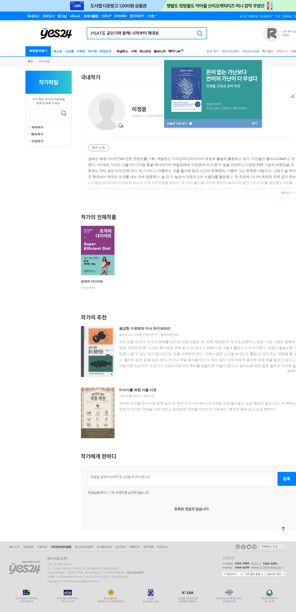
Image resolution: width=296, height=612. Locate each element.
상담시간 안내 (275, 574)
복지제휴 (148, 546)
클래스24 (160, 51)
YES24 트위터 (249, 547)
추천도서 (282, 51)
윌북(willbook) (170, 334)
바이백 (92, 51)
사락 (134, 51)
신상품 (69, 51)
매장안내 (105, 51)
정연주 (150, 334)
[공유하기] (292, 96)
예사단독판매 (230, 51)
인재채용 (28, 546)
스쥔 (122, 396)
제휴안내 (134, 546)
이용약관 (42, 546)
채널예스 (122, 51)
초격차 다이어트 (92, 281)
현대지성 (148, 396)
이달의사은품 (250, 51)
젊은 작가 (213, 51)
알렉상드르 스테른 (130, 334)
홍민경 (133, 396)
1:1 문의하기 (232, 574)
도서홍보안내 (104, 546)
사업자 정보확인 (134, 572)
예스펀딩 (145, 51)
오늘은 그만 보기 (177, 123)
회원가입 (253, 16)
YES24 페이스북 (243, 547)
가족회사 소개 (273, 546)
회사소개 (14, 546)
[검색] (200, 33)
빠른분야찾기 (38, 50)
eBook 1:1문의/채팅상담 (266, 567)
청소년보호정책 (84, 546)
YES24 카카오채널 (237, 547)
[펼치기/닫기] (29, 127)
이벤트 (81, 51)
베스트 (58, 51)
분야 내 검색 (63, 113)
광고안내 (120, 546)
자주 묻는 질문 (254, 574)
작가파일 (44, 61)
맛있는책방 (88, 287)
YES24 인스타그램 (254, 547)
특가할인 (268, 51)
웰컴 (30, 61)
